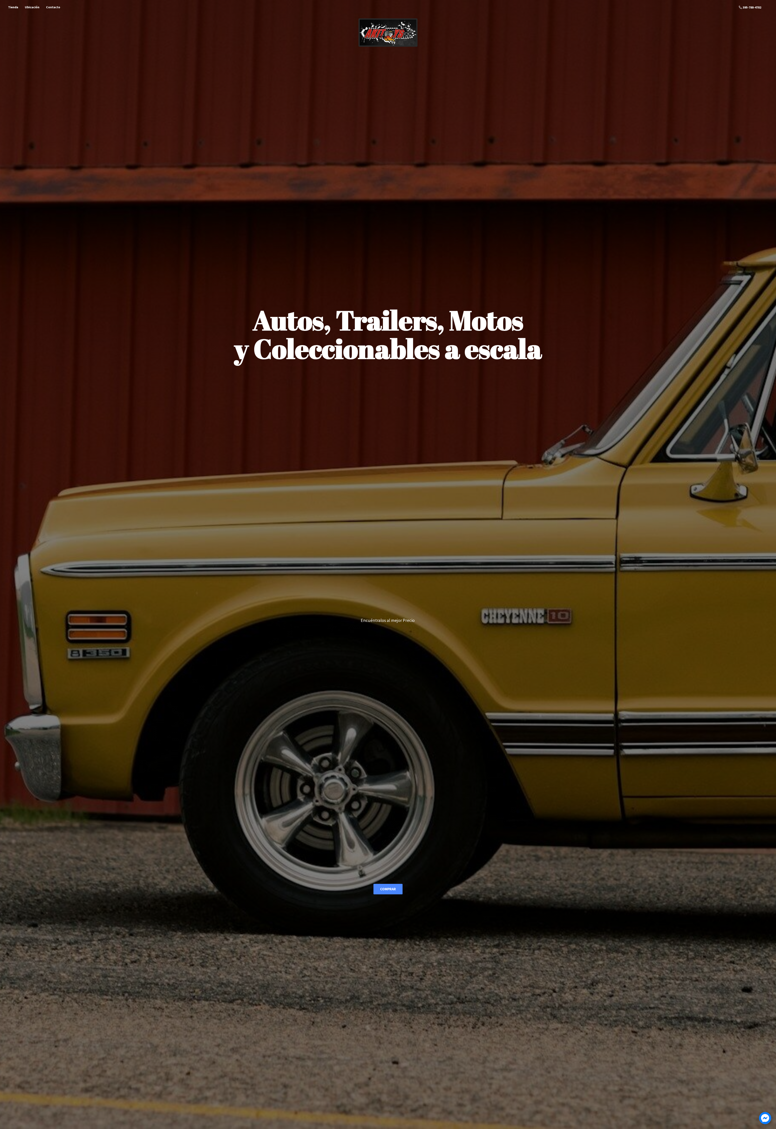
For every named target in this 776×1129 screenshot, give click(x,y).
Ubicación (32, 7)
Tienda (13, 7)
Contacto (53, 7)
